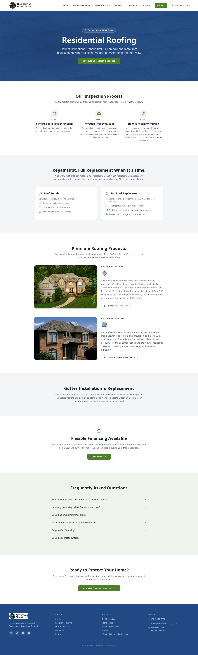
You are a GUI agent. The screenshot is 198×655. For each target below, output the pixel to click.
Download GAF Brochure (117, 306)
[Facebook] (29, 633)
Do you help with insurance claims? (69, 514)
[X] (11, 633)
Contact (161, 5)
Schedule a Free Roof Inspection (99, 60)
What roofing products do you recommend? (74, 522)
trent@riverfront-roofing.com (164, 623)
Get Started (97, 457)
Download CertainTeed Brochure (121, 357)
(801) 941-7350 (182, 5)
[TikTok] (17, 633)
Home (65, 5)
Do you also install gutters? (65, 537)
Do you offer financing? (63, 530)
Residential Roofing (82, 5)
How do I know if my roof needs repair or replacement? (80, 499)
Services (119, 5)
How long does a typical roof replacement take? (76, 507)
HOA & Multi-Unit (102, 5)
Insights (146, 5)
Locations (133, 5)
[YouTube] (23, 633)
